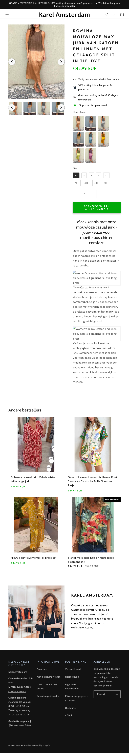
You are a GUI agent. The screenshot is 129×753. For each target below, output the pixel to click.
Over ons (42, 669)
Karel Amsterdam (24, 745)
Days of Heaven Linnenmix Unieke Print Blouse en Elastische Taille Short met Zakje (92, 481)
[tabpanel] (36, 61)
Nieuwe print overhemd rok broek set (33, 557)
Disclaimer (70, 707)
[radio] (78, 123)
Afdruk (68, 715)
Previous (11, 61)
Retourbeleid (72, 676)
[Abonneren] (116, 694)
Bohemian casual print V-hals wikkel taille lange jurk (33, 479)
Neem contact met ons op (47, 686)
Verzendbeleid (73, 669)
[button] (7, 14)
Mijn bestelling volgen (48, 676)
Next (61, 61)
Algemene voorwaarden (72, 686)
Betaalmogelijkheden (48, 696)
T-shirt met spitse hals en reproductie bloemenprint (91, 559)
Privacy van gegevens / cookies (76, 698)
